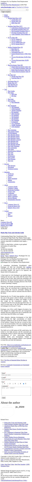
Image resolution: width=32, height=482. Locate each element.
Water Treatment (12, 178)
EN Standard (15, 115)
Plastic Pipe (12, 83)
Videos (3, 480)
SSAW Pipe (16, 21)
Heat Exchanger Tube (15, 65)
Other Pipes (12, 86)
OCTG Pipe (12, 37)
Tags (2, 459)
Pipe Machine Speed (13, 136)
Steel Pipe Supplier (20, 464)
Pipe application (12, 148)
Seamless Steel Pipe (15, 26)
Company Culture (13, 188)
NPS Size (14, 94)
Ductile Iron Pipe (17, 76)
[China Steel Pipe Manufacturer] (10, 4)
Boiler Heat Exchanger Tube (20, 70)
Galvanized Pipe (17, 52)
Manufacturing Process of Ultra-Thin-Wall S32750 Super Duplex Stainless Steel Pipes (16, 446)
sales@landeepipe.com (7, 252)
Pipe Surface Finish (13, 131)
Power (9, 177)
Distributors (8, 480)
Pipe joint (10, 152)
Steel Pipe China (9, 464)
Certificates (11, 193)
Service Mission (12, 198)
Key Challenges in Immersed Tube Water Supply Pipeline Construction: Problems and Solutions (16, 434)
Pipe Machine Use (13, 143)
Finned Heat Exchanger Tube (21, 67)
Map (9, 214)
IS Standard (14, 122)
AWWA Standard (16, 110)
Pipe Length (11, 157)
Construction (11, 182)
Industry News (13, 208)
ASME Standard (16, 125)
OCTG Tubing (16, 39)
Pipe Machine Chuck (14, 138)
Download (11, 167)
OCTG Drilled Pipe (18, 42)
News (7, 255)
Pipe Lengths (11, 101)
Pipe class (10, 154)
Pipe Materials (15, 102)
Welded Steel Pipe (14, 18)
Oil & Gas (11, 173)
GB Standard (15, 117)
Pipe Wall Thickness (13, 146)
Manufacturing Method (14, 151)
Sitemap (16, 480)
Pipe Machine (13, 84)
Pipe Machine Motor (13, 135)
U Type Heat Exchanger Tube (21, 68)
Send (3, 397)
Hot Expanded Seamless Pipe (20, 31)
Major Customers (13, 196)
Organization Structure (14, 199)
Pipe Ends (11, 99)
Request (10, 216)
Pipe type (10, 161)
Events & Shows (14, 206)
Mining (10, 180)
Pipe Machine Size (13, 141)
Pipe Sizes (11, 92)
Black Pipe (15, 50)
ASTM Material (12, 133)
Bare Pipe (15, 49)
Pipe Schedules (12, 130)
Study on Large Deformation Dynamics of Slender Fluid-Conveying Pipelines (16, 452)
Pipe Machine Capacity (14, 139)
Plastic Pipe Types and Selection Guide (12, 232)
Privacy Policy (23, 480)
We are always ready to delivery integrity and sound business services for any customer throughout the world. (15, 477)
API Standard (15, 107)
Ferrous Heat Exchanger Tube (20, 71)
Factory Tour (11, 191)
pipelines (28, 267)
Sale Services (11, 165)
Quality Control (12, 195)
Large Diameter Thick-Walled (20, 34)
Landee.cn (4, 3)
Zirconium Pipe (13, 81)
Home (2, 255)
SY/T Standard (15, 123)
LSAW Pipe (16, 20)
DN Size (13, 96)
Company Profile (12, 186)
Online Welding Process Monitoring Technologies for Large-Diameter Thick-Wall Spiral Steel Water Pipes (17, 438)
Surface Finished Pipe (15, 47)
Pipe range (11, 149)
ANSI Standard (15, 109)
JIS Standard (14, 118)
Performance (11, 156)
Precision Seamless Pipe (19, 32)
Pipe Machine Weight (14, 144)
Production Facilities (13, 190)
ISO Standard (15, 120)
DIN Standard (15, 114)
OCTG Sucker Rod (17, 44)
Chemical (10, 175)
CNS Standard (15, 126)
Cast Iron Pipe (16, 78)
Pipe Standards (12, 105)
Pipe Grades (11, 91)
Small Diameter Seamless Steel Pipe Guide (16, 424)
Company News (13, 204)
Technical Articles (13, 169)
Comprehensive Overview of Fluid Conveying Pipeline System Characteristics (17, 449)
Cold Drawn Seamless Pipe (20, 28)
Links (2, 464)
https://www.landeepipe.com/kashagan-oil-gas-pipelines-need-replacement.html (16, 345)
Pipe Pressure (11, 159)
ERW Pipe (15, 23)
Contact (10, 212)
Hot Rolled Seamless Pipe (20, 29)
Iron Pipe (12, 75)
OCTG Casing (16, 41)
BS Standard (14, 112)
